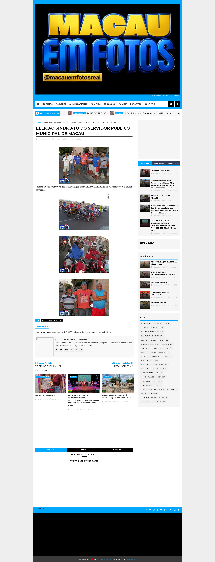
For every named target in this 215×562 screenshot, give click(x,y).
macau (168, 356)
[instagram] (175, 510)
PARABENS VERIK (158, 302)
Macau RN (47, 123)
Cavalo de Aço (149, 340)
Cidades (164, 340)
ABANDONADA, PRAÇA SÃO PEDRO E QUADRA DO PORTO (117, 396)
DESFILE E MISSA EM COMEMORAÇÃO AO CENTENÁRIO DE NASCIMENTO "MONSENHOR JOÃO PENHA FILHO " (83, 400)
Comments (173, 163)
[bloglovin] (161, 510)
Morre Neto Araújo (151, 373)
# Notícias (58, 320)
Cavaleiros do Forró (152, 336)
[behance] (171, 510)
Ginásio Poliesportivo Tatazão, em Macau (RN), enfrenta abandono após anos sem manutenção (149, 113)
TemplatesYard (104, 559)
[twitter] (150, 510)
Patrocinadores (150, 393)
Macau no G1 (147, 369)
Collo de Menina (150, 344)
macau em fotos (149, 360)
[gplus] (154, 510)
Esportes (135, 104)
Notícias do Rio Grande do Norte (158, 389)
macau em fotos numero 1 (154, 365)
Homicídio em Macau (151, 356)
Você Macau (159, 401)
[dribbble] (164, 510)
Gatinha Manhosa (160, 352)
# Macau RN (47, 320)
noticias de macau (150, 385)
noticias (107, 377)
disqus (84, 450)
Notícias (47, 104)
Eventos (157, 348)
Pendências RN (148, 397)
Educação (110, 104)
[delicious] (178, 510)
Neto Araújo (148, 377)
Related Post (42, 371)
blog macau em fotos (152, 328)
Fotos (144, 352)
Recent (145, 163)
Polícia (123, 104)
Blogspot (131, 559)
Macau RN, (70, 139)
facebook (116, 450)
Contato (149, 104)
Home (38, 123)
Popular (159, 163)
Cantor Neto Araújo (152, 332)
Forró (167, 348)
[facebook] (147, 510)
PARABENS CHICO (159, 282)
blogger (51, 450)
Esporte (103, 113)
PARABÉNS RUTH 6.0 (80, 113)
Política (145, 401)
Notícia (73, 377)
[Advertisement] (58, 533)
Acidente (61, 104)
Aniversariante (78, 104)
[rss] (167, 510)
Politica (96, 104)
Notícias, (78, 139)
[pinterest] (157, 510)
